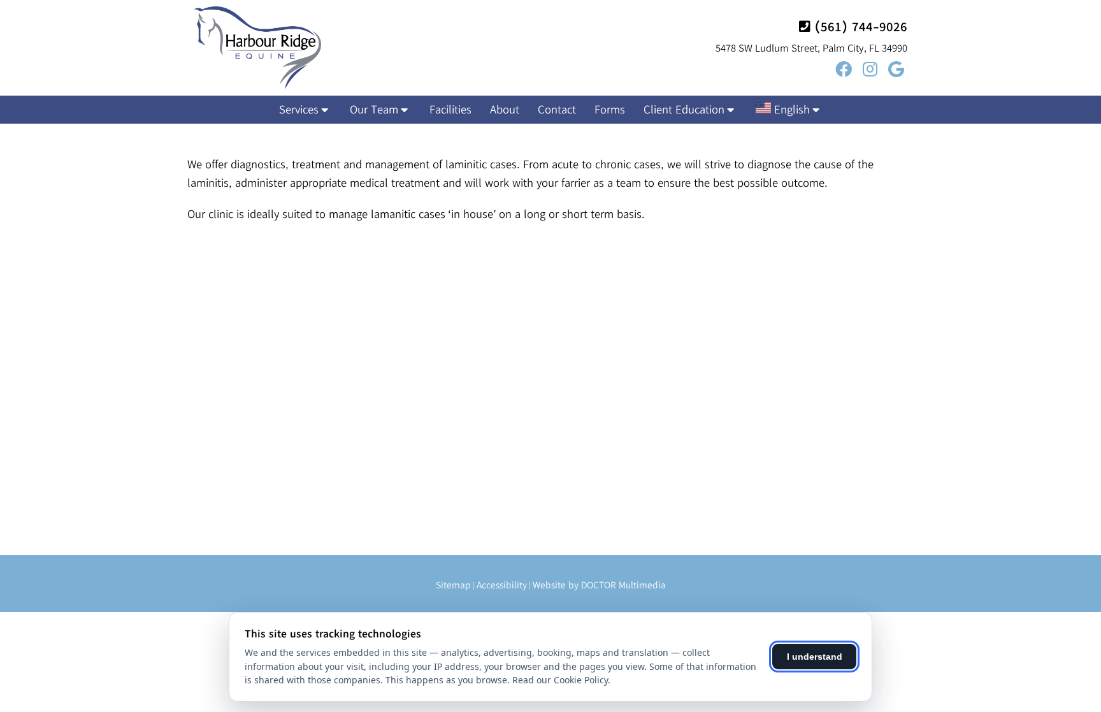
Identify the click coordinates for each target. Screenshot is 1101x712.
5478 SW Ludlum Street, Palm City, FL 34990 (811, 47)
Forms (609, 109)
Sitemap (453, 585)
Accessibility (502, 585)
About (504, 109)
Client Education (684, 109)
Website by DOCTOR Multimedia (599, 585)
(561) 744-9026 (860, 26)
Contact (557, 109)
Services (299, 109)
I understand (814, 656)
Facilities (450, 109)
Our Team (374, 109)
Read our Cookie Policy (560, 680)
